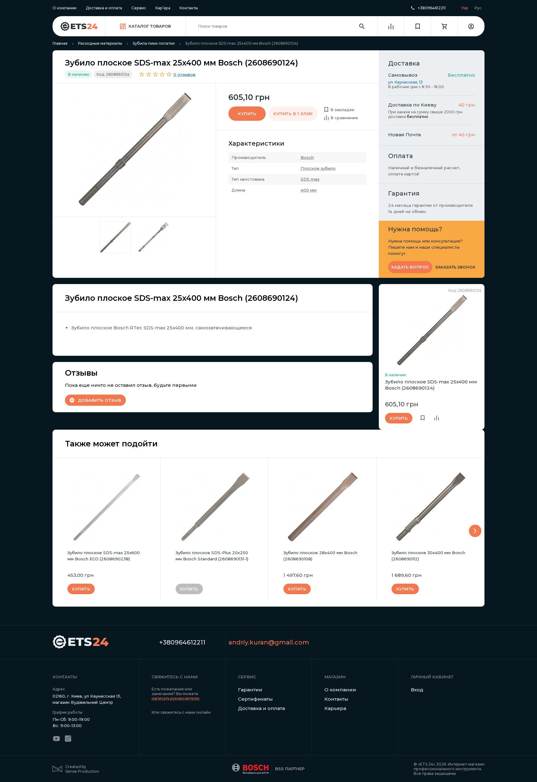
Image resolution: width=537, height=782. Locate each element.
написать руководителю (176, 698)
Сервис (138, 8)
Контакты (189, 8)
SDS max (310, 179)
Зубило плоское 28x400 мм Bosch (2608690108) (320, 555)
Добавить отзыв (99, 400)
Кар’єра (162, 8)
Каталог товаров (150, 26)
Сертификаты (255, 699)
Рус (478, 8)
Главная (60, 43)
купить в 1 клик (293, 113)
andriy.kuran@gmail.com (268, 642)
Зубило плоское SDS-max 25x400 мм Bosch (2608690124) (431, 385)
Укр (464, 8)
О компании (64, 8)
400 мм (308, 190)
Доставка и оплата (104, 8)
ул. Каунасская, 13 (405, 82)
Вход (417, 690)
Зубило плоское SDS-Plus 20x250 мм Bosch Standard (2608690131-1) (212, 555)
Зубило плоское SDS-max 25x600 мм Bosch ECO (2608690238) (103, 555)
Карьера (335, 708)
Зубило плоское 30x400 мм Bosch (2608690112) (428, 555)
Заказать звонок (455, 267)
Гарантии (250, 690)
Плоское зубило (318, 168)
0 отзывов (184, 74)
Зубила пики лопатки (154, 43)
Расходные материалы (100, 43)
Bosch (307, 157)
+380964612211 (432, 8)
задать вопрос (410, 267)
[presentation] (475, 531)
